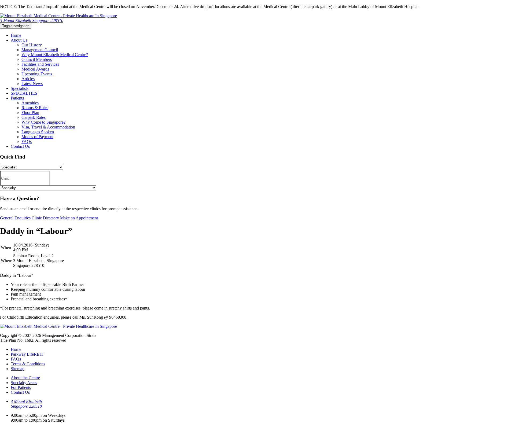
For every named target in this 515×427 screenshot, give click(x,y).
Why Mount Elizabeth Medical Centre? (54, 54)
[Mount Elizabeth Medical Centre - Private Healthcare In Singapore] (58, 15)
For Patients (21, 387)
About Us (19, 40)
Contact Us (20, 146)
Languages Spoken (37, 132)
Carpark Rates (33, 117)
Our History (31, 45)
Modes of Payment (37, 136)
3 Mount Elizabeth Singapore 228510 (31, 20)
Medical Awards (35, 69)
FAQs (26, 141)
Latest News (32, 83)
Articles (28, 78)
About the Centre (25, 378)
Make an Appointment (79, 218)
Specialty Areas (24, 382)
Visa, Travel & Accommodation (48, 127)
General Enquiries (15, 218)
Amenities (30, 103)
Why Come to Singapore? (43, 122)
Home (16, 35)
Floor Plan (30, 112)
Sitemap (17, 368)
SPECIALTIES (24, 93)
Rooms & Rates (34, 107)
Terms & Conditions (28, 364)
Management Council (39, 49)
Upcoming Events (36, 74)
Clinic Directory (45, 218)
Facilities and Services (40, 64)
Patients (17, 98)
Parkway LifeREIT (27, 354)
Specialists (19, 88)
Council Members (36, 59)
